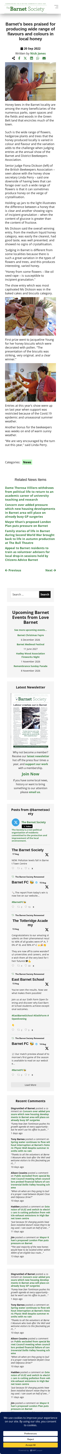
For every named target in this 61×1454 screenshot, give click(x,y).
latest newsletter (38, 756)
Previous (14, 570)
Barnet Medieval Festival (30, 644)
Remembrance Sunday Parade (30, 666)
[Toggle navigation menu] (56, 6)
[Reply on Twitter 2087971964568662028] (13, 1030)
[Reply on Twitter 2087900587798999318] (13, 966)
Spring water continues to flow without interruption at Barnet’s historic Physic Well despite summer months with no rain (30, 1146)
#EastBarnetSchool (22, 1015)
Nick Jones (38, 53)
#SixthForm (40, 1015)
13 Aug (15, 929)
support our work (36, 764)
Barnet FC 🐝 (23, 882)
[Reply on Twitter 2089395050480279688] (13, 868)
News (27, 462)
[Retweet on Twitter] (13, 876)
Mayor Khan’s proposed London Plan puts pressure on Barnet (28, 524)
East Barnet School (28, 979)
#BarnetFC (17, 902)
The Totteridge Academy (30, 923)
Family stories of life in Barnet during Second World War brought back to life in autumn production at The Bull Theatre (30, 537)
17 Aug (15, 854)
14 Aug (43, 1044)
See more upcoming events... (30, 629)
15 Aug (43, 882)
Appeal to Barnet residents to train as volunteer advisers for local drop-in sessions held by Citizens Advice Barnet (27, 554)
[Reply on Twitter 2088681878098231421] (13, 907)
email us (34, 792)
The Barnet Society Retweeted (29, 876)
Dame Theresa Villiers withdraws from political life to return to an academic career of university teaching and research (29, 493)
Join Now (30, 774)
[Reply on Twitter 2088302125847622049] (13, 1075)
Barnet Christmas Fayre (30, 635)
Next (49, 570)
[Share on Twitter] (25, 58)
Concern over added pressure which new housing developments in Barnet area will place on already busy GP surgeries (30, 511)
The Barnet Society (28, 850)
